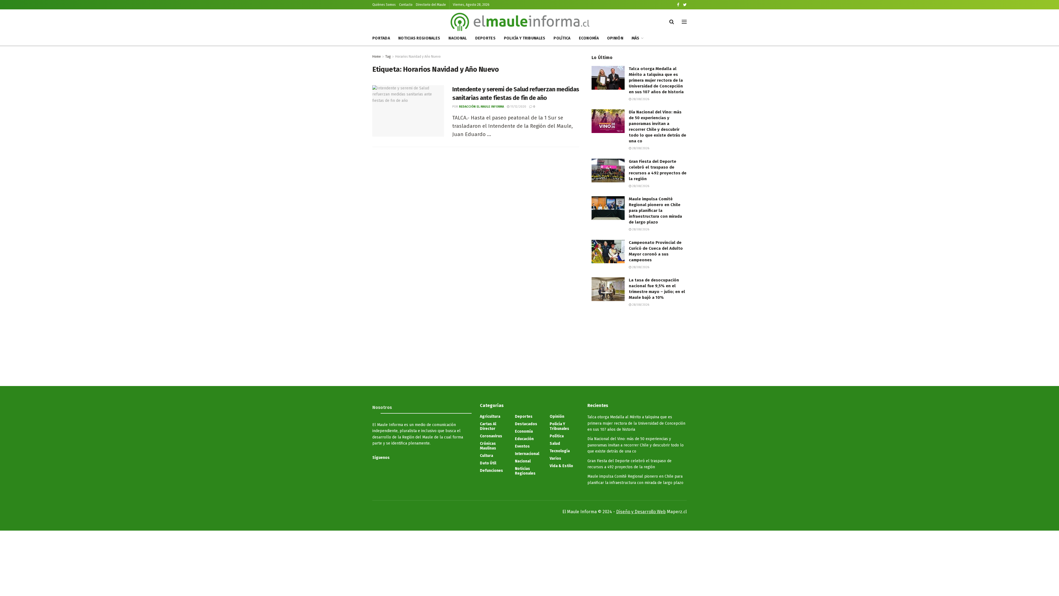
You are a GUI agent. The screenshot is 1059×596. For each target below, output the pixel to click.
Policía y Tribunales (524, 38)
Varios (555, 458)
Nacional (457, 38)
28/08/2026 (640, 99)
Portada (381, 38)
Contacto (406, 5)
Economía (589, 38)
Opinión (615, 38)
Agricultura (490, 416)
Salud (555, 443)
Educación (524, 439)
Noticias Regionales (419, 38)
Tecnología (560, 451)
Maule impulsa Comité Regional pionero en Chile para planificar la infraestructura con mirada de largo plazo (655, 210)
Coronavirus (491, 436)
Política (561, 38)
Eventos (522, 446)
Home (376, 56)
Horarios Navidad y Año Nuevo (418, 56)
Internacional (527, 453)
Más (636, 38)
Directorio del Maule (431, 5)
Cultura (486, 455)
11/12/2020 (517, 106)
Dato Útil (488, 463)
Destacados (526, 424)
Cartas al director (488, 426)
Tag (388, 56)
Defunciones (491, 470)
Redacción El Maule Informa (481, 106)
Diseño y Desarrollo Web (641, 511)
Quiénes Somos (384, 5)
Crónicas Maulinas (488, 446)
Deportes (485, 38)
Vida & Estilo (561, 466)
